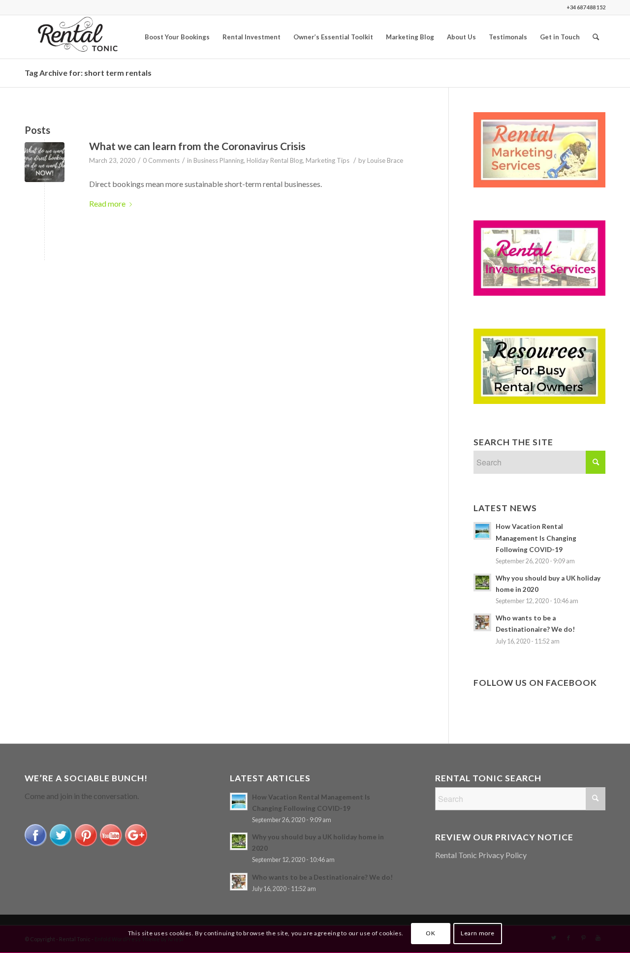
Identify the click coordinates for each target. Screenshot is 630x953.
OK (430, 933)
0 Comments (161, 160)
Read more (107, 203)
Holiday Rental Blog (275, 160)
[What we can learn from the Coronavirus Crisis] (44, 162)
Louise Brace (385, 160)
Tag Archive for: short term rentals (88, 72)
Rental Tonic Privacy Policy (481, 855)
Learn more (478, 933)
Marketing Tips (327, 160)
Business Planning (218, 160)
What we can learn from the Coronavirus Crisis (197, 146)
